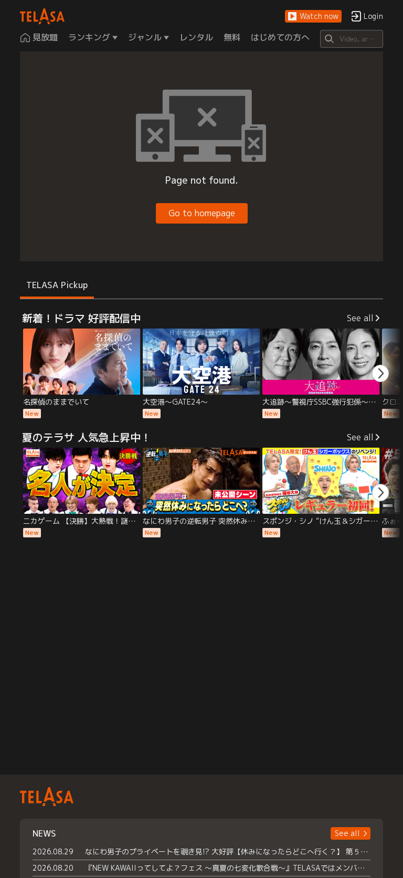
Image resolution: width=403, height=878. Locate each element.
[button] (313, 16)
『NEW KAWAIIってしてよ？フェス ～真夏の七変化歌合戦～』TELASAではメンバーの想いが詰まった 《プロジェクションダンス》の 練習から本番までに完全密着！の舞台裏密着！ (227, 868)
